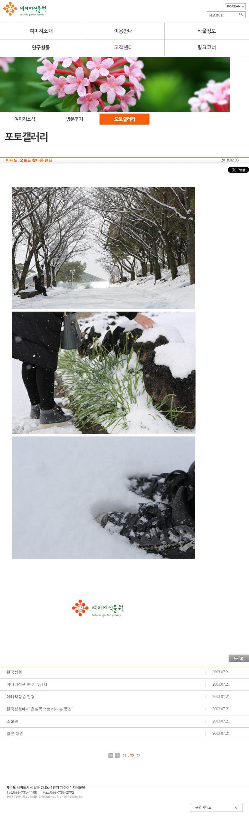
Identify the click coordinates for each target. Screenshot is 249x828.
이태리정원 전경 (20, 696)
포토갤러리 (124, 119)
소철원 (12, 721)
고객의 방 (75, 119)
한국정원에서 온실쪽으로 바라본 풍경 (39, 709)
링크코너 (206, 47)
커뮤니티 (123, 47)
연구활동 (41, 47)
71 (124, 756)
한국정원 (14, 672)
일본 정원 (14, 733)
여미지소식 (25, 119)
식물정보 (206, 31)
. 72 (131, 756)
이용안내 (123, 31)
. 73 (137, 756)
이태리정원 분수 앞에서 (26, 684)
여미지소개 (41, 31)
